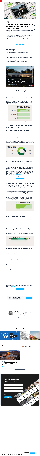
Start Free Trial (29, 297)
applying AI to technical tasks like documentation (15, 174)
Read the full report (20, 44)
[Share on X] (34, 27)
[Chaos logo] (1, 1)
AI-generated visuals (30, 193)
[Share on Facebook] (34, 25)
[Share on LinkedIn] (34, 29)
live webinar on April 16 (13, 286)
